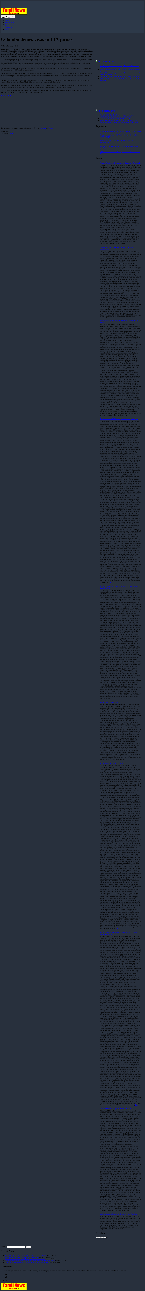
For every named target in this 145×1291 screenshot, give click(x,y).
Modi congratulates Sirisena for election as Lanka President (118, 1214)
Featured (7, 26)
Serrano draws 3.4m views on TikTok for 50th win (115, 117)
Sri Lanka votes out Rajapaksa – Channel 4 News (115, 1109)
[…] (109, 582)
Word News (108, 61)
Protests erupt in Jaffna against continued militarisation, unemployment (117, 141)
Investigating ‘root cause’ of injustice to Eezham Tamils (22, 1257)
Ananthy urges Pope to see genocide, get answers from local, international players (119, 933)
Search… (4, 1247)
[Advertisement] (47, 112)
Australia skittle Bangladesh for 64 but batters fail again (117, 115)
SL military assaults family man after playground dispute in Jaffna (25, 1259)
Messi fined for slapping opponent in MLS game (115, 118)
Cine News (8, 28)
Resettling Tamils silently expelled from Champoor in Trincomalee (120, 131)
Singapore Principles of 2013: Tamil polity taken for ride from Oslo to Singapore (119, 136)
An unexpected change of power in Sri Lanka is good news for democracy (119, 321)
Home (7, 20)
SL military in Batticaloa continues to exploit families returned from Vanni (119, 147)
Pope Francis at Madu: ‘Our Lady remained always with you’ (119, 419)
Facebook (43, 128)
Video (6, 29)
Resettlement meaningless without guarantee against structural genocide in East (119, 587)
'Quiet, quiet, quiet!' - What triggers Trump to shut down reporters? (120, 76)
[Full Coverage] (6, 95)
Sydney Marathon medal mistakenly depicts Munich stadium (118, 120)
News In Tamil (9, 22)
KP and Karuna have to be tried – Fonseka (113, 763)
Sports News (108, 110)
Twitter (51, 128)
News (6, 24)
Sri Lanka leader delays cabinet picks (111, 702)
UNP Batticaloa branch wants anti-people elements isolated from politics (120, 152)
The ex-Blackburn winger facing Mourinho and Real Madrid (119, 122)
